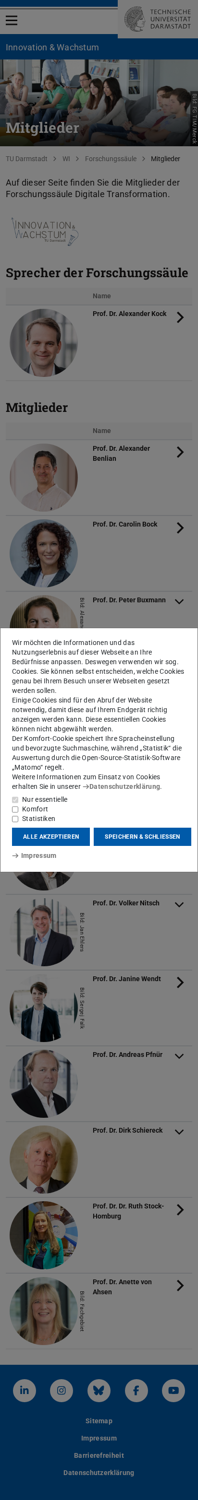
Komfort (35, 809)
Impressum (38, 855)
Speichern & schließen (142, 836)
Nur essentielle (45, 799)
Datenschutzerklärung (124, 786)
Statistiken (38, 818)
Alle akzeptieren (51, 836)
